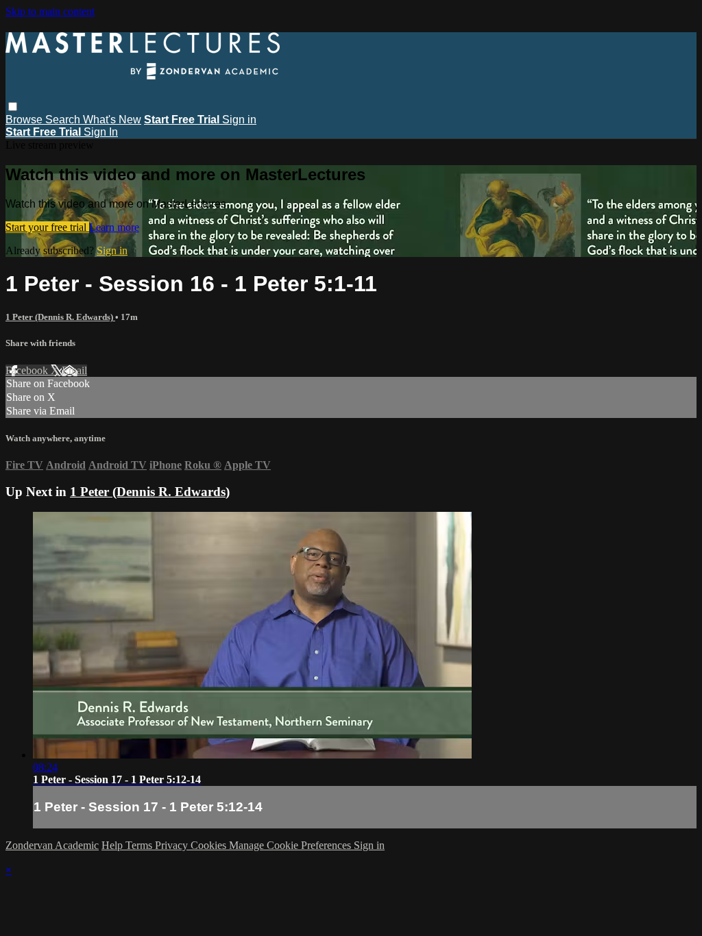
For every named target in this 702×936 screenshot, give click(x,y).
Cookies (210, 845)
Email (74, 370)
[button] (12, 106)
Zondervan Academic (52, 845)
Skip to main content (50, 11)
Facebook (28, 370)
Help (113, 845)
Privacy (173, 845)
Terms (140, 845)
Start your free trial (47, 227)
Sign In (101, 132)
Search (64, 119)
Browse (25, 119)
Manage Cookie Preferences (291, 845)
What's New (112, 119)
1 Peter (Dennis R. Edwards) (60, 317)
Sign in (239, 119)
